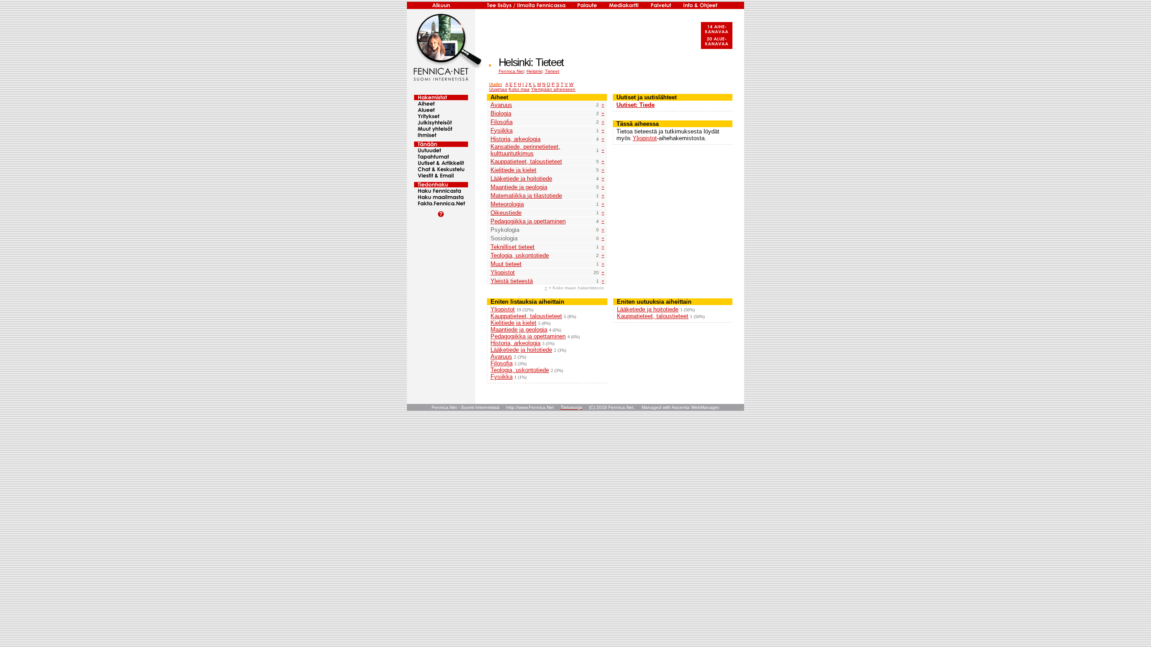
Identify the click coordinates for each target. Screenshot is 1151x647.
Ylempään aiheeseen (553, 89)
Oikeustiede (506, 212)
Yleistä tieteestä (512, 281)
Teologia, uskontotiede (520, 255)
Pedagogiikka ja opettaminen (528, 221)
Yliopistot (503, 272)
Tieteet (552, 71)
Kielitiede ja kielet (513, 170)
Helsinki (534, 71)
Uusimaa (498, 89)
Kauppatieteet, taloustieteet (526, 161)
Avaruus (501, 105)
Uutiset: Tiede (635, 105)
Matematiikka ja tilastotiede (526, 195)
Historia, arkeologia (515, 139)
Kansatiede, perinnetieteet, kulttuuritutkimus (525, 150)
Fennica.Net (511, 71)
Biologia (501, 113)
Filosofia (502, 122)
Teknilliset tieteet (513, 247)
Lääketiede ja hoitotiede (521, 178)
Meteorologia (507, 204)
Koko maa (519, 89)
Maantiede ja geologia (519, 187)
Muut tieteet (506, 264)
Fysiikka (502, 130)
